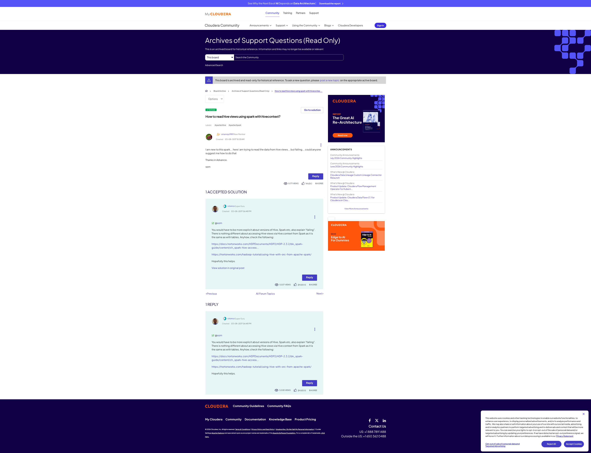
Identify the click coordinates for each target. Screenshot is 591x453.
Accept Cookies (574, 444)
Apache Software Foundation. (284, 433)
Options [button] (213, 98)
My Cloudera (213, 419)
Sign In (380, 25)
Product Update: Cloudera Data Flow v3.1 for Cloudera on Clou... (352, 199)
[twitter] (376, 420)
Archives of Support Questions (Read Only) (250, 91)
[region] (535, 431)
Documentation (255, 419)
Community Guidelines (248, 406)
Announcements (259, 25)
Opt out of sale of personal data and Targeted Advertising (502, 445)
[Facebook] (370, 420)
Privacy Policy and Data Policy (262, 429)
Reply (315, 176)
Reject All (551, 444)
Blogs (327, 25)
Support (314, 12)
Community (272, 12)
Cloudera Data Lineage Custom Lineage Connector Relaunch (356, 176)
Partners (300, 12)
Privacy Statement (564, 436)
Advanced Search (214, 65)
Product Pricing (305, 419)
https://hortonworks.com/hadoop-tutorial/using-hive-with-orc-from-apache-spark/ (261, 254)
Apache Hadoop (218, 433)
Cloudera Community (222, 25)
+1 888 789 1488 (375, 431)
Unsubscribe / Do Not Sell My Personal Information (295, 429)
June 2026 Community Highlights (346, 166)
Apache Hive (220, 125)
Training (287, 12)
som (219, 223)
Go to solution (312, 110)
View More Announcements (356, 209)
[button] (319, 144)
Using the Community (304, 25)
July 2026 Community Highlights (346, 158)
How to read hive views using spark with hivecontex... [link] (298, 91)
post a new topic (330, 80)
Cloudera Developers (350, 25)
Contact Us (377, 426)
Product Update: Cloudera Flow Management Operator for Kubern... (353, 187)
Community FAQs (279, 406)
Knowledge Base (280, 419)
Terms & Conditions (242, 429)
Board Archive (220, 91)
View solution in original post (228, 267)
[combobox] (289, 57)
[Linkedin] (384, 420)
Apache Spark (235, 125)
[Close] (583, 414)
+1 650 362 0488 (374, 436)
